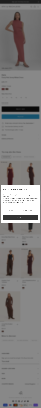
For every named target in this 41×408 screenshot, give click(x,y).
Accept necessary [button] (27, 210)
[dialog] (20, 204)
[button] (11, 210)
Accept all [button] (20, 217)
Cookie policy (21, 202)
